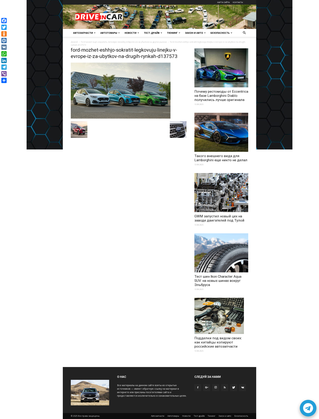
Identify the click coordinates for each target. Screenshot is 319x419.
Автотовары (108, 32)
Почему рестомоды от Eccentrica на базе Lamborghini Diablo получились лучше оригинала (221, 96)
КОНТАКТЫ (238, 2)
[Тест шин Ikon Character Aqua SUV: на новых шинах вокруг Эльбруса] (221, 252)
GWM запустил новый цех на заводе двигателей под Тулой (219, 218)
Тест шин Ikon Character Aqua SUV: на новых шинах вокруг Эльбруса (217, 281)
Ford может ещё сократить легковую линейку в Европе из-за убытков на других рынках (124, 42)
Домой (74, 42)
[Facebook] (197, 387)
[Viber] (4, 73)
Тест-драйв (152, 32)
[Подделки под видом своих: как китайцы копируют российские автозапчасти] (221, 316)
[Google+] (206, 387)
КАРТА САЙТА (223, 2)
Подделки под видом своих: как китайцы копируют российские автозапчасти (218, 342)
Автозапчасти (83, 32)
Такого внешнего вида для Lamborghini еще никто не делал (220, 158)
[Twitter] (233, 387)
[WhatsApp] (4, 53)
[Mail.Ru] (4, 40)
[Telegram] (4, 67)
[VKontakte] (242, 387)
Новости (130, 32)
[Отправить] (4, 80)
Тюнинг (172, 32)
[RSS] (224, 387)
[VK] (4, 47)
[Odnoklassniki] (4, 34)
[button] (244, 33)
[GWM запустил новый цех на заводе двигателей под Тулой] (221, 192)
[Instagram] (215, 387)
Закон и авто (194, 32)
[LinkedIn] (4, 60)
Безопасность (220, 32)
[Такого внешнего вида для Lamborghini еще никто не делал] (221, 132)
